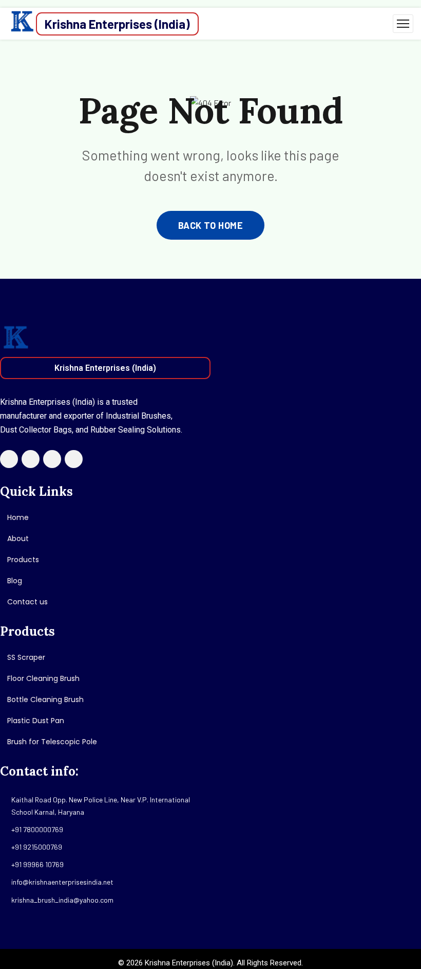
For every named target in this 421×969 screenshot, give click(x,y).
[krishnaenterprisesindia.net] (22, 24)
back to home (210, 225)
